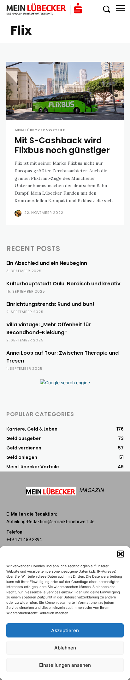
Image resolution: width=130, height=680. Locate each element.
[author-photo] (19, 213)
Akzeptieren (65, 630)
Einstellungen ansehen (65, 665)
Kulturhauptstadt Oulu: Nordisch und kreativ (63, 283)
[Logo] (44, 8)
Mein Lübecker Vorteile (40, 130)
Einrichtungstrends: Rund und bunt (50, 304)
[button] (120, 554)
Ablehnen (65, 648)
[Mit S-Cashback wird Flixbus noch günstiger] (65, 91)
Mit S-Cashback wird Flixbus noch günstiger (62, 145)
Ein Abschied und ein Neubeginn (46, 263)
